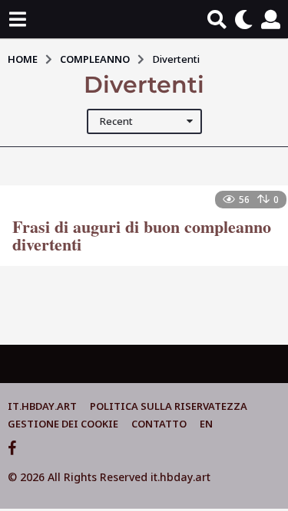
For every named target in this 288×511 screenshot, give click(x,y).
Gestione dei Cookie (63, 424)
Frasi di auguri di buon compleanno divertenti (141, 235)
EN (206, 424)
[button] (17, 19)
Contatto (159, 424)
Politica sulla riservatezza (168, 406)
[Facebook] (12, 448)
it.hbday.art (42, 406)
